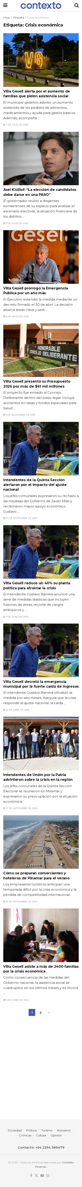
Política (31, 1130)
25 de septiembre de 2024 (21, 901)
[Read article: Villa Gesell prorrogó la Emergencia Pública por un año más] (41, 257)
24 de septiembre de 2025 (21, 518)
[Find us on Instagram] (47, 1175)
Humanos (64, 1130)
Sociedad (15, 1130)
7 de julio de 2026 (16, 124)
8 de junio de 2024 (17, 1000)
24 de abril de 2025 (17, 709)
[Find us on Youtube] (42, 1175)
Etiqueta (18, 17)
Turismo (46, 1130)
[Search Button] (76, 5)
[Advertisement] (41, 1065)
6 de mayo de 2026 (17, 316)
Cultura (41, 1135)
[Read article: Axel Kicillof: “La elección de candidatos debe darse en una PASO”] (41, 158)
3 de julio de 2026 (16, 223)
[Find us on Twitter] (36, 1175)
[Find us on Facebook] (31, 1175)
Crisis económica (38, 17)
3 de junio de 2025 (16, 616)
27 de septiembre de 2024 (21, 808)
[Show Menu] (5, 5)
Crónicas (25, 1135)
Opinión (56, 1135)
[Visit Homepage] (41, 5)
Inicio (6, 17)
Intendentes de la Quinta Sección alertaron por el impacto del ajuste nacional (35, 485)
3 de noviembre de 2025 (20, 414)
